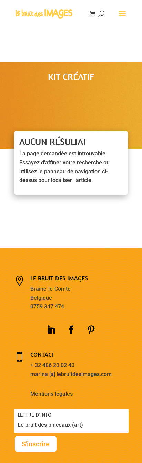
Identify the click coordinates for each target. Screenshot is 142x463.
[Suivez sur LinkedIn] (51, 330)
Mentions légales (51, 393)
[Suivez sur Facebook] (71, 330)
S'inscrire (36, 444)
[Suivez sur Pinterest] (91, 330)
